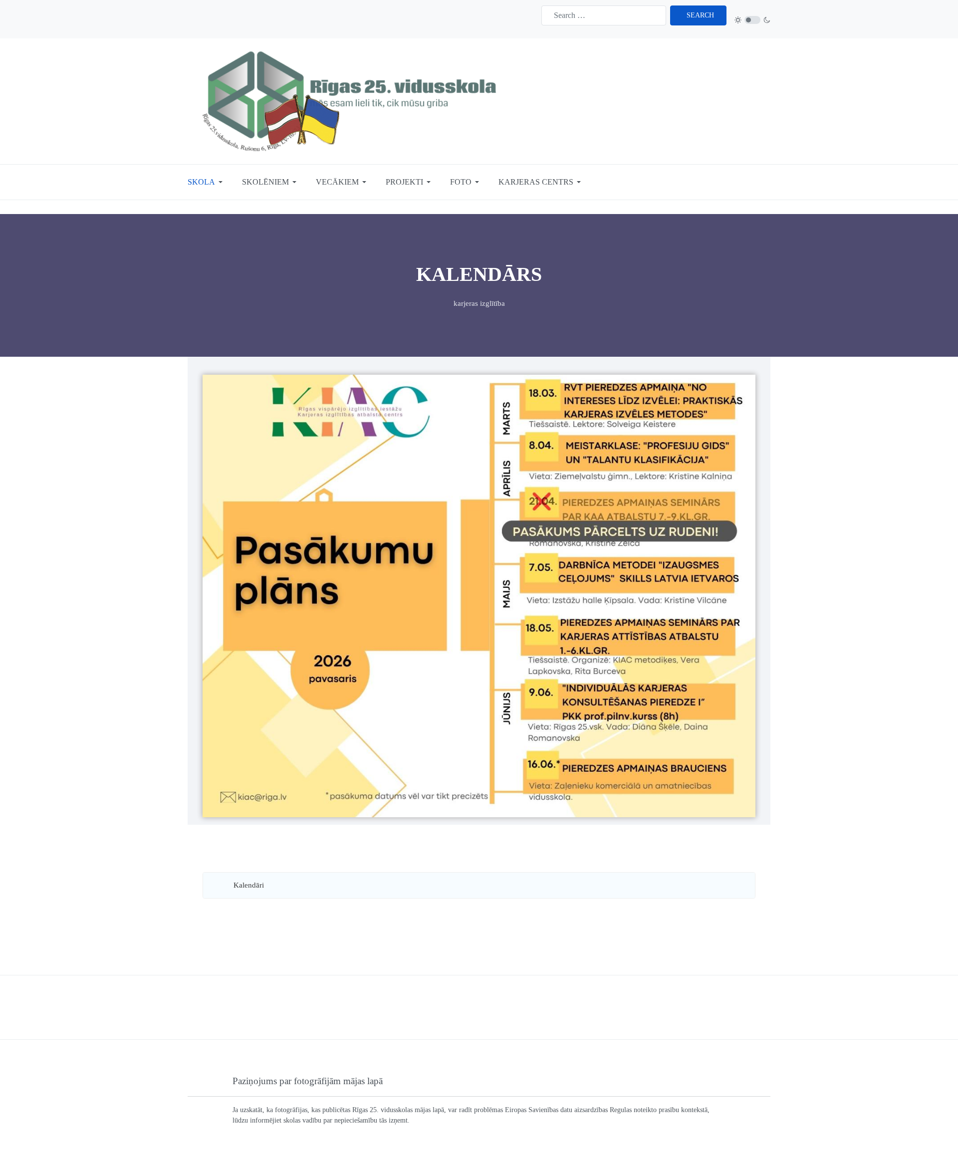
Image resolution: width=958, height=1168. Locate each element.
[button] (207, 182)
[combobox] (603, 15)
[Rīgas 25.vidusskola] (352, 100)
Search (700, 15)
